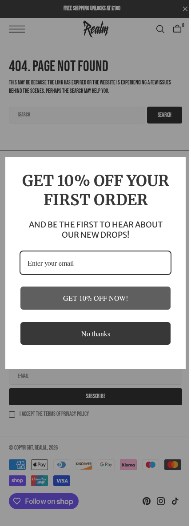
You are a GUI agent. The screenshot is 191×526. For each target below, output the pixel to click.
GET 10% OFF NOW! (92, 307)
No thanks (92, 342)
